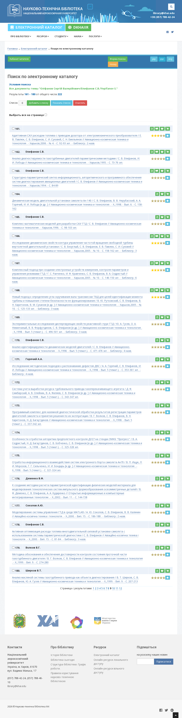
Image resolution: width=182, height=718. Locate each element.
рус (162, 58)
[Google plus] (172, 710)
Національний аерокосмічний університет (17, 658)
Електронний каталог (38, 27)
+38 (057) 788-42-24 (162, 17)
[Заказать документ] (167, 129)
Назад (113, 64)
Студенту (61, 36)
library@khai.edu (164, 13)
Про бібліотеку (20, 36)
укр (154, 58)
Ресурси (42, 36)
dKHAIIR (80, 27)
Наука (78, 36)
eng (170, 58)
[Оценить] (167, 136)
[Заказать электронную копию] (162, 129)
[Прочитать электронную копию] (156, 129)
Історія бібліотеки (62, 655)
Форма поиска (117, 58)
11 (117, 588)
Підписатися (163, 661)
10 (113, 588)
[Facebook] (168, 32)
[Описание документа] (152, 129)
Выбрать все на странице (27, 115)
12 (120, 588)
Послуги (94, 36)
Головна (12, 48)
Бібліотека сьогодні (62, 659)
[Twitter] (172, 32)
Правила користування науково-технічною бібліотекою (64, 677)
